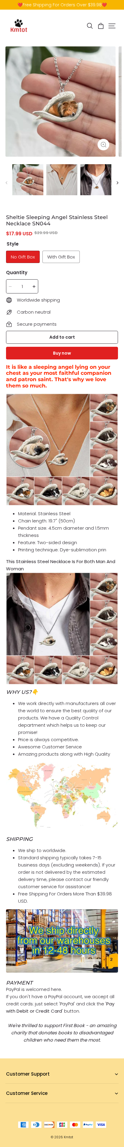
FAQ (10, 1083)
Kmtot (68, 1137)
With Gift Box (61, 257)
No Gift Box (23, 257)
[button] (90, 26)
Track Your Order (22, 1102)
